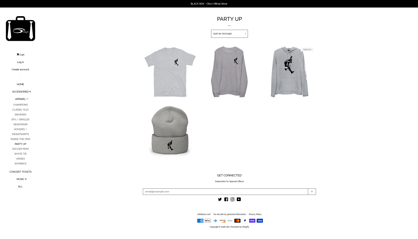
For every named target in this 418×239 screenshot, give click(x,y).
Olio (227, 227)
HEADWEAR (20, 124)
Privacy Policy (255, 214)
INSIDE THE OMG (20, 139)
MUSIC (20, 179)
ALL (20, 186)
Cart (21, 54)
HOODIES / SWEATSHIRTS (20, 132)
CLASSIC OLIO (20, 109)
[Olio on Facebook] (226, 200)
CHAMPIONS (20, 104)
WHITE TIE (20, 153)
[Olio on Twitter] (220, 200)
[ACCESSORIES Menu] (30, 92)
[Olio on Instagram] (232, 200)
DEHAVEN (20, 114)
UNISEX (20, 158)
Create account (20, 69)
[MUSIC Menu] (25, 179)
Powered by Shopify (240, 227)
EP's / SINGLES (20, 119)
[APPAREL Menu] (27, 99)
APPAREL (20, 99)
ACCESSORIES (20, 91)
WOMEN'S (20, 163)
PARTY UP (20, 144)
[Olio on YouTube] (239, 200)
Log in (20, 62)
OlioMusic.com (204, 214)
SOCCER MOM (20, 148)
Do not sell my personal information (230, 214)
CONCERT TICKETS (20, 171)
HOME (20, 84)
